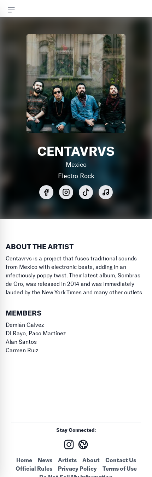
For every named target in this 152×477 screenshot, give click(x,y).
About (91, 460)
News (45, 460)
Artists (67, 460)
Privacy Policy (77, 468)
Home (24, 460)
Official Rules (34, 468)
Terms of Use (120, 468)
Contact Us (120, 460)
